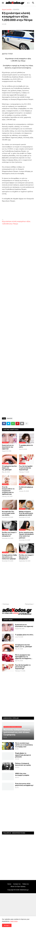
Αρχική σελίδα (7, 9)
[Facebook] (4, 423)
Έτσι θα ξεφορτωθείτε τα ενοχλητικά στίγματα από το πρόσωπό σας (8, 490)
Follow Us (25, 884)
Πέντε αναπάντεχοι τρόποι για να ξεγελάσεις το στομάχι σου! (24, 744)
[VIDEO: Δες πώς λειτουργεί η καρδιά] (8, 776)
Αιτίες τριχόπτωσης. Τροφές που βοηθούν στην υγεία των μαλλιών (26, 535)
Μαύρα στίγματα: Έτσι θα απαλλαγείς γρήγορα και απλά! (26, 513)
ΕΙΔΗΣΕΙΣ (16, 9)
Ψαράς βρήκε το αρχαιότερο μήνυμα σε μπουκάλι (23, 754)
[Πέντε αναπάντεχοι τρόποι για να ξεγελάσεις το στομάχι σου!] (8, 746)
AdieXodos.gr (24, 890)
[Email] (22, 423)
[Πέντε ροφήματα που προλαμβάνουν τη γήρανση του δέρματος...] (8, 658)
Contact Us (16, 884)
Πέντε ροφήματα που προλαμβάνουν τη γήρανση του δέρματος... (23, 656)
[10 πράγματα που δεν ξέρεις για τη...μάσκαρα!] (8, 648)
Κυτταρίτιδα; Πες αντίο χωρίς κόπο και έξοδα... (8, 513)
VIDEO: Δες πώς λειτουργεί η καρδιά (22, 774)
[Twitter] (8, 423)
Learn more (14, 921)
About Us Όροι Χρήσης (18, 886)
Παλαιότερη (29, 604)
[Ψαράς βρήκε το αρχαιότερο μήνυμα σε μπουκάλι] (8, 756)
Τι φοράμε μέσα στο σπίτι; (26, 446)
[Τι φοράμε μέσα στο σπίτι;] (8, 637)
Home (9, 884)
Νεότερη (6, 604)
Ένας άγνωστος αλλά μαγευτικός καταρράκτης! (24, 784)
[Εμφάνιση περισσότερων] (26, 423)
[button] (3, 3)
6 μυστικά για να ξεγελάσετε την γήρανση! (8, 447)
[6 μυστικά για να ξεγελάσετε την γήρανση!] (8, 627)
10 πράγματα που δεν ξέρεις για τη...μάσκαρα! (9, 467)
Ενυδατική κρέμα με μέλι (26, 488)
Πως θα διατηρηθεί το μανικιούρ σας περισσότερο (25, 467)
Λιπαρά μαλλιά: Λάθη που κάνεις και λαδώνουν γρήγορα (9, 556)
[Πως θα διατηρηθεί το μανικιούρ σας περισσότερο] (8, 668)
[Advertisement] (18, 211)
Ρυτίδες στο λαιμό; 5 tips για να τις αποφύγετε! (9, 534)
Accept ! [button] (7, 925)
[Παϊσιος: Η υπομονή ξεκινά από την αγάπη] (8, 766)
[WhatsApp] (13, 423)
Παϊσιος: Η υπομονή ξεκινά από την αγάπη (23, 764)
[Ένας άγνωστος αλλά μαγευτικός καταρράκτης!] (8, 786)
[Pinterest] (18, 423)
